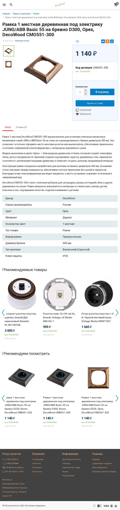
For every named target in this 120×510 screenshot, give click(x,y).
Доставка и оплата (71, 459)
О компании (37, 459)
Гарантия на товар (71, 467)
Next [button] (117, 312)
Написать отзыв (22, 41)
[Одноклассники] (107, 41)
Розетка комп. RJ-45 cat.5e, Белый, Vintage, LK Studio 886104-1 (59, 317)
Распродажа (68, 475)
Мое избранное (99, 467)
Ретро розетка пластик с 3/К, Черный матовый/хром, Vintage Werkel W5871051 (98, 317)
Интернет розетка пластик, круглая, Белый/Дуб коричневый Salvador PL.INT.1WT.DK (20, 319)
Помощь (66, 463)
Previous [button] (3, 312)
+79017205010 (11, 459)
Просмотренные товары (104, 471)
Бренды (96, 459)
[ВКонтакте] (103, 41)
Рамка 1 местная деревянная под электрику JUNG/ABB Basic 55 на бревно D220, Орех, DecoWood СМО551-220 (97, 405)
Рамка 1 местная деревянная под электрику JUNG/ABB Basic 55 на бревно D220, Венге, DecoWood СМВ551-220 (20, 405)
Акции (65, 471)
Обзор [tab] (8, 127)
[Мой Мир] (112, 41)
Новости (36, 463)
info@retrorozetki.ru (15, 467)
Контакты (37, 471)
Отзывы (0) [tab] (21, 127)
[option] (43, 68)
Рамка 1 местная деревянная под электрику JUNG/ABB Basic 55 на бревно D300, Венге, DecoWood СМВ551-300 (58, 405)
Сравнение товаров (102, 463)
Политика (37, 467)
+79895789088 (11, 463)
